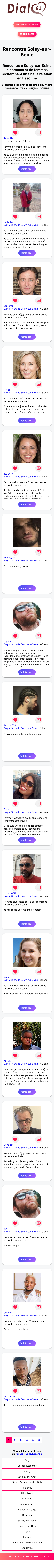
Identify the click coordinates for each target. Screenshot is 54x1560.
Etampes (27, 1498)
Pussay (27, 1536)
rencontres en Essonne (29, 1453)
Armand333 (10, 1396)
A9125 (7, 1060)
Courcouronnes (27, 1504)
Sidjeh (7, 809)
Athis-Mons (27, 1493)
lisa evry (8, 473)
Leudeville (27, 1547)
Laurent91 (9, 305)
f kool (7, 389)
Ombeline (9, 222)
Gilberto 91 (10, 893)
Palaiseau (27, 1487)
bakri (6, 1228)
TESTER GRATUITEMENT (27, 24)
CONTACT (46, 1556)
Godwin (8, 1312)
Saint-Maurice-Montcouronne (27, 1542)
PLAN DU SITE (31, 1556)
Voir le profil (27, 168)
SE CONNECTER (27, 34)
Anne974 (8, 138)
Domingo (9, 1144)
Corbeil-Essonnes (27, 1465)
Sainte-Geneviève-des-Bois (27, 1482)
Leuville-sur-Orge (27, 1526)
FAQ (11, 1556)
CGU (17, 1556)
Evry (27, 1460)
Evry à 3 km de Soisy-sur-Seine (21, 224)
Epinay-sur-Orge (27, 1509)
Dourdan (27, 1515)
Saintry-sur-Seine (27, 1520)
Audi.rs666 (10, 725)
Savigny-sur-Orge (27, 1476)
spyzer (7, 641)
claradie (8, 977)
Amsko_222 (10, 557)
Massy (27, 1471)
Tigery (27, 1531)
